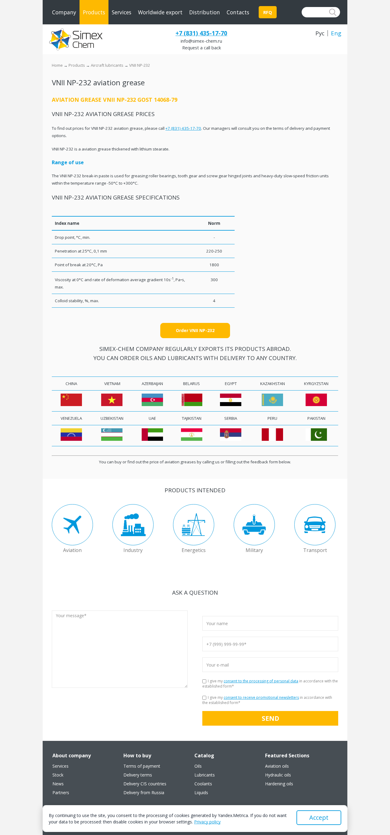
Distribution (204, 12)
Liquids (201, 793)
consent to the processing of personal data (261, 681)
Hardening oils (279, 784)
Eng (336, 33)
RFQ (267, 12)
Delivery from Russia (143, 793)
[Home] (75, 39)
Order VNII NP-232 (195, 330)
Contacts (238, 12)
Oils (198, 766)
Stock (57, 775)
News (58, 784)
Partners (60, 793)
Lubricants (204, 775)
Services (121, 12)
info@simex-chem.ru (201, 41)
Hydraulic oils (278, 775)
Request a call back (201, 47)
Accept (318, 817)
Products (94, 12)
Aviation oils (277, 766)
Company (64, 12)
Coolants (203, 784)
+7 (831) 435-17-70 (201, 33)
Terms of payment (141, 766)
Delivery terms (137, 775)
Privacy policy (207, 822)
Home (57, 65)
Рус (319, 33)
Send (270, 718)
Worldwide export (160, 12)
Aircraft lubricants (107, 65)
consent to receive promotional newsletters (261, 697)
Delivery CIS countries (144, 784)
